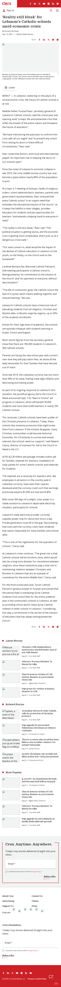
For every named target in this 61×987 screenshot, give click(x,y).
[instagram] (48, 3)
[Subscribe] (57, 3)
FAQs (34, 906)
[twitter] (39, 3)
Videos (35, 901)
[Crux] (6, 3)
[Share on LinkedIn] (44, 39)
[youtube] (44, 3)
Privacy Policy (35, 871)
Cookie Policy (40, 979)
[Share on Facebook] (39, 39)
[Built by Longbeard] (56, 983)
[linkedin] (35, 3)
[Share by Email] (53, 39)
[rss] (53, 3)
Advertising (8, 901)
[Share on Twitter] (48, 39)
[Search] (51, 10)
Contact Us (37, 896)
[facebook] (30, 3)
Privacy (30, 979)
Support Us (8, 906)
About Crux (7, 896)
